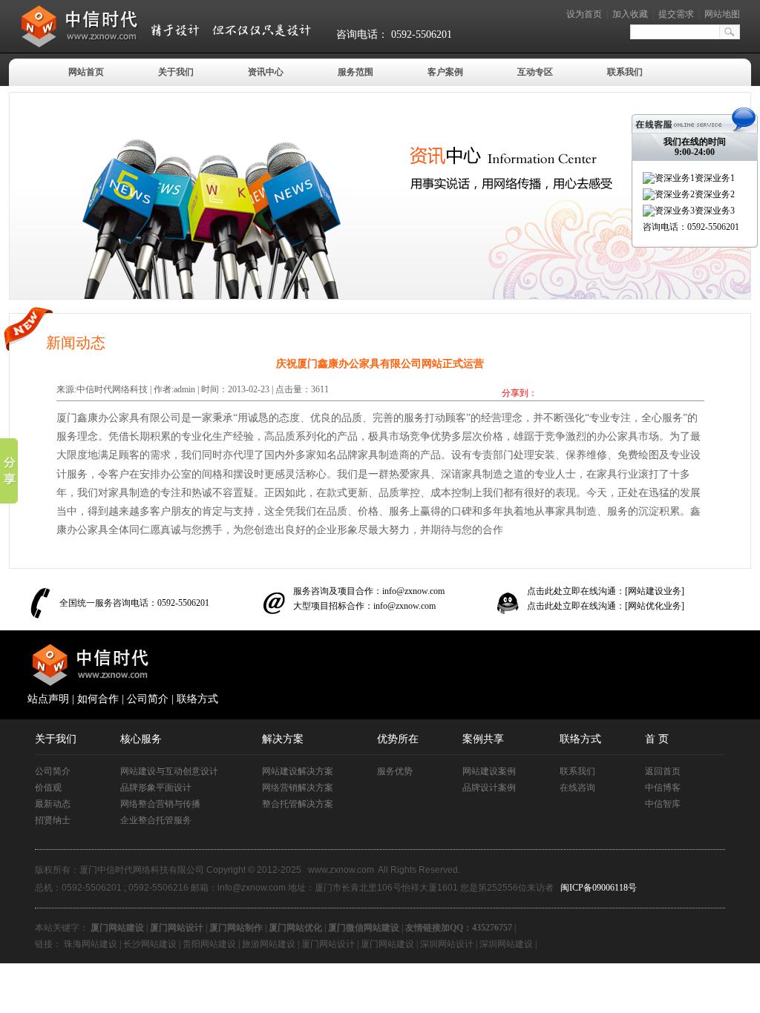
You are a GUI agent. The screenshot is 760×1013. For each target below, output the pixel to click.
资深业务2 (715, 194)
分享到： (519, 393)
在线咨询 (577, 787)
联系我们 (577, 771)
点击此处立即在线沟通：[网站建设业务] (605, 591)
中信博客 (663, 787)
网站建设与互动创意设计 (169, 771)
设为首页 (584, 14)
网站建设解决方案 (297, 771)
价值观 (48, 787)
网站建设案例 (489, 771)
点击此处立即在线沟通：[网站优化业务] (605, 606)
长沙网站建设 (150, 944)
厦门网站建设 (387, 944)
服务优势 (395, 771)
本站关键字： (61, 928)
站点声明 (48, 699)
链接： (48, 944)
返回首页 (663, 771)
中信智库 (663, 804)
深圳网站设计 (447, 944)
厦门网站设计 (328, 944)
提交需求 (676, 14)
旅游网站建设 (268, 944)
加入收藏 (630, 14)
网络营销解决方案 (297, 787)
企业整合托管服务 (155, 820)
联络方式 (197, 699)
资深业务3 (715, 210)
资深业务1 (715, 178)
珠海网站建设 (90, 944)
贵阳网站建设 (209, 944)
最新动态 (53, 804)
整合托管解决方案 (297, 804)
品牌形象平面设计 (155, 787)
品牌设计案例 (489, 787)
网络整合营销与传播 (160, 804)
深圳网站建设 (506, 944)
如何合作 (98, 699)
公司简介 (147, 699)
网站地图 (722, 14)
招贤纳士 (53, 820)
